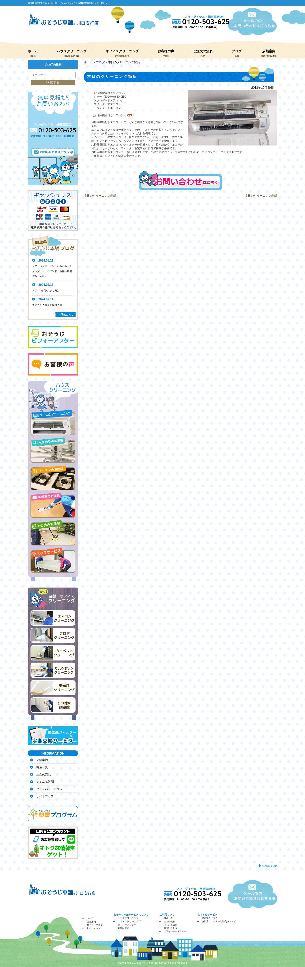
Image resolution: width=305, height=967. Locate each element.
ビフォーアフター (127, 924)
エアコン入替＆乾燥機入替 (47, 305)
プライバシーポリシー (50, 789)
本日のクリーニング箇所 (100, 195)
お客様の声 (166, 51)
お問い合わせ (170, 928)
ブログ (237, 51)
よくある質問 (45, 781)
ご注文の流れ (203, 51)
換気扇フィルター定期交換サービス (220, 921)
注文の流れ (43, 774)
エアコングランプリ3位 (45, 290)
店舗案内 (269, 51)
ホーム (33, 51)
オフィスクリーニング (122, 51)
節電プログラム (210, 918)
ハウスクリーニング (72, 51)
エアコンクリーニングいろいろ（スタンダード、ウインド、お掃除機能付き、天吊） (52, 271)
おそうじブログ (95, 925)
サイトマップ (45, 796)
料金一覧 (42, 767)
